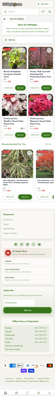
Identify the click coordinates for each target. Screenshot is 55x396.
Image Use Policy (10, 233)
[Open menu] (49, 393)
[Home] (4, 19)
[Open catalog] (16, 393)
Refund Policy (9, 228)
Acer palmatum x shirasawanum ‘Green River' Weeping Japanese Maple (15, 182)
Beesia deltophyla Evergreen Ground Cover (12, 74)
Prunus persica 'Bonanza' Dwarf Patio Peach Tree (40, 121)
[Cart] (50, 12)
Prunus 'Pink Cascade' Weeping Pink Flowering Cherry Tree (40, 74)
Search (6, 224)
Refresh (48, 144)
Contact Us (7, 219)
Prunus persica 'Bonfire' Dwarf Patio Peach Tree (13, 121)
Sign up (27, 310)
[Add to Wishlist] (23, 50)
